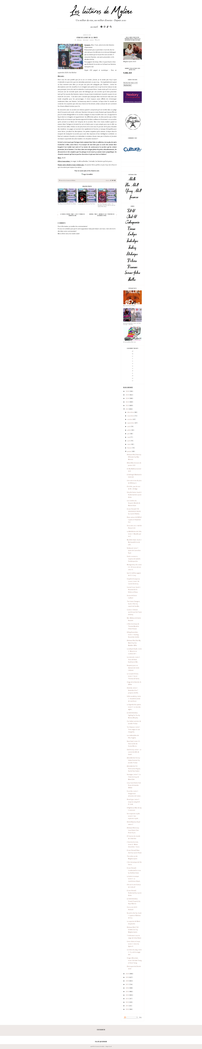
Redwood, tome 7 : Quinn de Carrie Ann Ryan (134, 550)
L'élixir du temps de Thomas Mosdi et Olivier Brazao (133, 626)
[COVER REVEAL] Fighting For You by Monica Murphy (133, 715)
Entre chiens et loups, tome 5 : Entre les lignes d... (134, 944)
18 (132, 376)
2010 (127, 1009)
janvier (129, 451)
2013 (127, 999)
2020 (127, 974)
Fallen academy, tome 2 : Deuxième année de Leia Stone (134, 699)
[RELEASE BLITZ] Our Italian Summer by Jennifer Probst (133, 760)
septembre (131, 423)
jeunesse (92, 40)
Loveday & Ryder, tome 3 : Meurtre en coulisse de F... (134, 651)
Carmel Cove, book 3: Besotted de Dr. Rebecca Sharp (134, 590)
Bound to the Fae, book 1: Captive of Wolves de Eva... (134, 915)
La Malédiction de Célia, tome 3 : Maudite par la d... (134, 534)
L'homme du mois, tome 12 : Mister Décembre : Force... (133, 844)
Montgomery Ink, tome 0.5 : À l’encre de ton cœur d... (134, 567)
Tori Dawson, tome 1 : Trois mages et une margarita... (133, 729)
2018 (127, 981)
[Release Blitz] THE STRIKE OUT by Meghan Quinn (133, 930)
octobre (130, 419)
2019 (127, 977)
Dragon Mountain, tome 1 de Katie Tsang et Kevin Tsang (134, 960)
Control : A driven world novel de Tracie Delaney (134, 612)
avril (128, 441)
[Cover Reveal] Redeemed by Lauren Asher (134, 893)
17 (132, 373)
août (129, 426)
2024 (127, 398)
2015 (127, 991)
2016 (127, 988)
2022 (127, 405)
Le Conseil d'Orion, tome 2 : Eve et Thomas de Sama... (133, 676)
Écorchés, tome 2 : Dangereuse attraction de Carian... (134, 793)
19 (132, 378)
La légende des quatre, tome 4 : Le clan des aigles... (134, 707)
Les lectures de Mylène (101, 11)
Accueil (94, 27)
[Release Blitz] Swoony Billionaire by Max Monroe (134, 457)
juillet (129, 430)
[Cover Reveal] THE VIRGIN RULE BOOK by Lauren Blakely (134, 511)
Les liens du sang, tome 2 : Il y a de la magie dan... (134, 952)
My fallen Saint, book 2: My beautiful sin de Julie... (134, 542)
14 (132, 366)
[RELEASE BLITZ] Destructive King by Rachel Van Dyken (133, 768)
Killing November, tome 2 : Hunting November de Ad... (133, 634)
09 (132, 353)
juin (128, 434)
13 (132, 363)
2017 (127, 984)
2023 (127, 402)
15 (132, 368)
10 (132, 356)
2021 (127, 409)
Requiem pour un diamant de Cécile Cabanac (133, 668)
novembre (130, 416)
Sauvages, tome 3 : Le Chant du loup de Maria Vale (134, 777)
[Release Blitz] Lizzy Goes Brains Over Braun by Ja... (133, 830)
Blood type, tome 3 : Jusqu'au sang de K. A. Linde (133, 802)
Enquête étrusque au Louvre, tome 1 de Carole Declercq (133, 581)
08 (132, 351)
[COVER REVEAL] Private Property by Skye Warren (133, 901)
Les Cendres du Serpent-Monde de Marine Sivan (133, 503)
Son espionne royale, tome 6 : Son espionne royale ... (133, 816)
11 (132, 358)
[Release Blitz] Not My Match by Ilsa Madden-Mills (134, 643)
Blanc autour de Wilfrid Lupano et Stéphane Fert (134, 520)
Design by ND (109, 1046)
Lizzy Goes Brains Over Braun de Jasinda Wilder (134, 785)
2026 (127, 391)
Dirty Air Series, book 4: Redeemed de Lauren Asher (134, 495)
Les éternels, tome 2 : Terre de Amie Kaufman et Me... (133, 659)
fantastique (86, 40)
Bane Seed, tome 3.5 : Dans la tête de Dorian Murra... (133, 744)
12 (132, 361)
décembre (130, 412)
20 (132, 380)
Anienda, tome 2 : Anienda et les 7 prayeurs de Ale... (133, 690)
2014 (127, 995)
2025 (127, 395)
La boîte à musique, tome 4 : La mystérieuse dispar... (134, 879)
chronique (79, 40)
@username (103, 1042)
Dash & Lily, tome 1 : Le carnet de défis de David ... (134, 752)
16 (75, 40)
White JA (97, 40)
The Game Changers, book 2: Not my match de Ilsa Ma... (133, 604)
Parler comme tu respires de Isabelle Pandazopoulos (133, 559)
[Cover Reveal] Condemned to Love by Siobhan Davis (134, 870)
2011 (127, 1006)
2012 (127, 1002)
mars (129, 444)
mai (128, 437)
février (129, 448)
